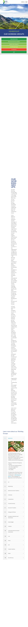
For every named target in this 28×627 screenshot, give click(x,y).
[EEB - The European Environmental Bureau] (6, 2)
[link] (14, 458)
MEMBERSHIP (14, 31)
